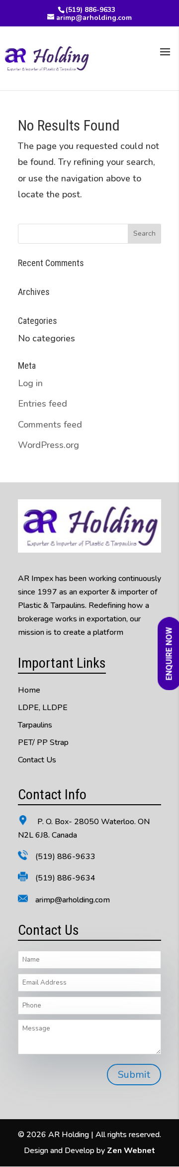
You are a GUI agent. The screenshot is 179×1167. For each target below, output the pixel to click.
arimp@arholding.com (72, 899)
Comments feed (50, 425)
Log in (30, 383)
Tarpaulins (35, 725)
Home (29, 690)
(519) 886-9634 (65, 878)
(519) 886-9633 (90, 9)
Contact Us (37, 759)
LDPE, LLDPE (43, 707)
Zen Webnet (131, 1150)
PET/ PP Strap (43, 742)
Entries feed (42, 404)
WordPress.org (48, 445)
